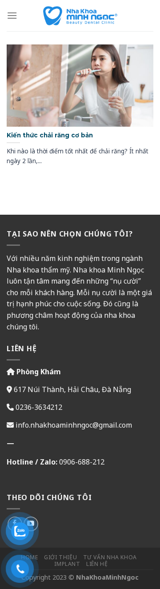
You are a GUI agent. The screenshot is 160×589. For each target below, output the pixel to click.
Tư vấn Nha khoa (110, 557)
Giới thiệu (60, 557)
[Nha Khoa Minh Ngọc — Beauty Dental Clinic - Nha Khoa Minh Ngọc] (80, 15)
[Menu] (12, 15)
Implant (67, 564)
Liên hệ (97, 564)
